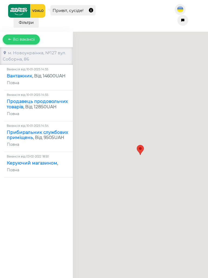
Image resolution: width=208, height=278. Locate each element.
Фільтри (26, 22)
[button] (140, 150)
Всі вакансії (23, 39)
